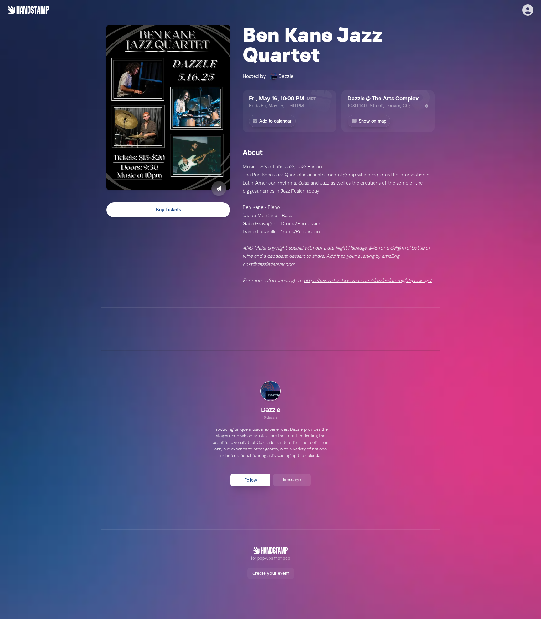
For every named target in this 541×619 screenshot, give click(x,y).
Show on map (372, 121)
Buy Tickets (168, 210)
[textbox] (339, 224)
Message (292, 479)
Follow (250, 480)
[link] (270, 401)
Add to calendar (275, 121)
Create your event (270, 573)
